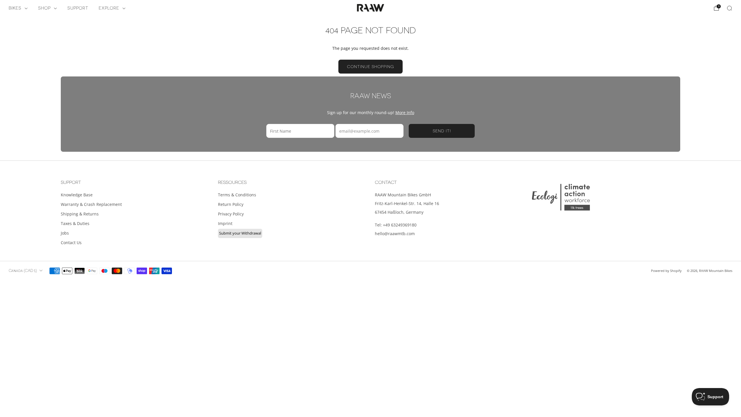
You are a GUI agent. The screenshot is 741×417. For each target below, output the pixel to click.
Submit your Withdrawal (240, 233)
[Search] (729, 8)
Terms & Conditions (237, 194)
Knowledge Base (77, 194)
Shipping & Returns (80, 214)
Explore (109, 8)
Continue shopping (370, 67)
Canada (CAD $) (23, 270)
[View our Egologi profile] (561, 197)
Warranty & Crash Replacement (91, 204)
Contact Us (71, 242)
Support (77, 8)
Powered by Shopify (666, 270)
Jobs (65, 233)
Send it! (442, 131)
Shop (44, 8)
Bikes (15, 8)
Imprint (225, 223)
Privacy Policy (231, 214)
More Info (404, 112)
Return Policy (230, 204)
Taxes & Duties (75, 223)
